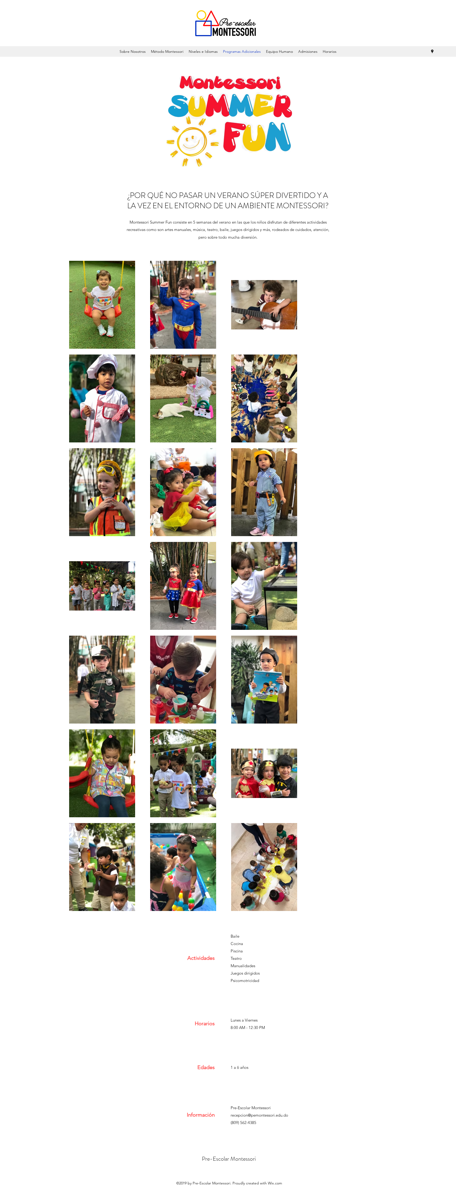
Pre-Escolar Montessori (229, 1159)
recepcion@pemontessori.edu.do (259, 1115)
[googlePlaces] (432, 51)
